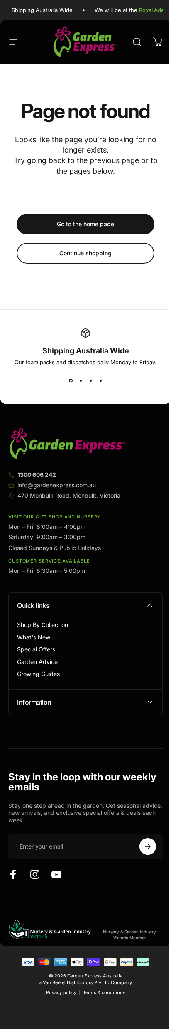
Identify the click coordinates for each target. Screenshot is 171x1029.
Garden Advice (37, 661)
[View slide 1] (71, 380)
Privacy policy (58, 992)
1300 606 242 (36, 474)
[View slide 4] (100, 380)
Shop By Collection (42, 624)
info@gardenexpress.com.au (56, 485)
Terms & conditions (101, 992)
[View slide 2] (81, 380)
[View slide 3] (90, 380)
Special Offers (36, 649)
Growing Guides (38, 673)
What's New (33, 637)
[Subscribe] (141, 846)
